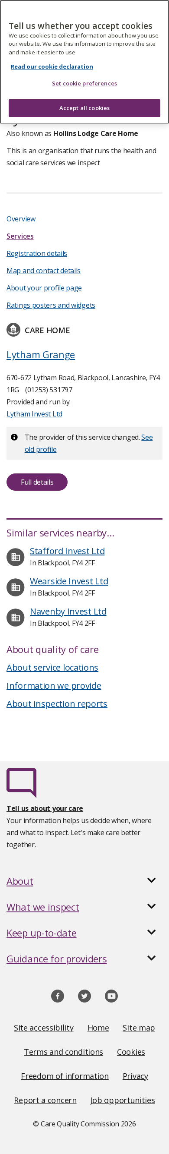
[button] (84, 881)
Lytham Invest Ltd (34, 414)
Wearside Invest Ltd (69, 581)
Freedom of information (64, 1076)
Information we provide (53, 685)
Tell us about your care (44, 808)
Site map (139, 1027)
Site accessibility (44, 1027)
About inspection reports (56, 703)
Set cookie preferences (84, 83)
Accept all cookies (84, 108)
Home (98, 1027)
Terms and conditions (63, 1052)
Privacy (135, 1076)
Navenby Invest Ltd (68, 611)
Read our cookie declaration (52, 66)
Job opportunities (123, 1100)
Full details (37, 482)
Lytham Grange (40, 354)
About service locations (52, 667)
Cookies (131, 1052)
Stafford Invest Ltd (67, 551)
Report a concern (45, 1100)
